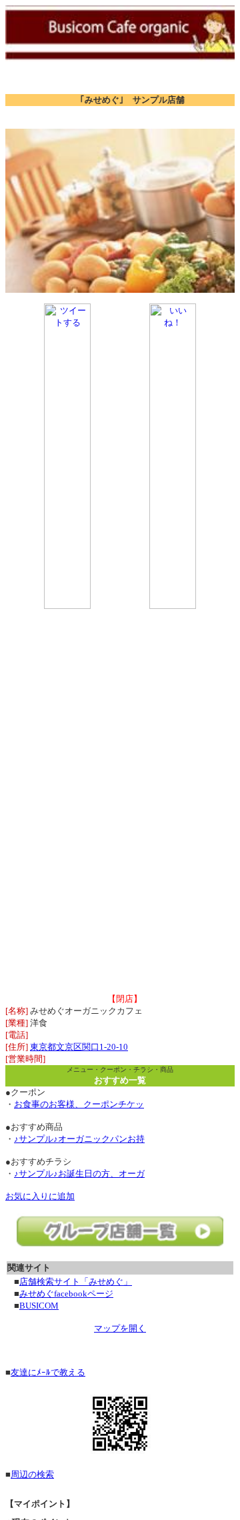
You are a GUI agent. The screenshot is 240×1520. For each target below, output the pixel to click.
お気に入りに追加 (40, 1196)
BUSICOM (39, 1306)
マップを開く (120, 1328)
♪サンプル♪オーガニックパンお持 (79, 1139)
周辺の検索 (32, 1474)
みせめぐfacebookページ (66, 1294)
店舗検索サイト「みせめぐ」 (75, 1282)
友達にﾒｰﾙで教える (48, 1372)
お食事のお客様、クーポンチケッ (79, 1104)
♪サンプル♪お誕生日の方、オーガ (79, 1174)
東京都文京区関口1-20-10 (79, 1047)
